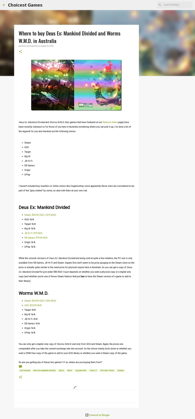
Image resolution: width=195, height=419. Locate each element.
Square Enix (80, 370)
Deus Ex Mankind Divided (44, 370)
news (69, 370)
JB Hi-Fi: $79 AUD (33, 233)
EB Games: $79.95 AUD (36, 237)
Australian (25, 370)
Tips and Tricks (107, 370)
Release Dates (110, 122)
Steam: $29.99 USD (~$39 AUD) (40, 300)
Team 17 (93, 370)
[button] (20, 52)
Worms (120, 370)
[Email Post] (20, 367)
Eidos (61, 370)
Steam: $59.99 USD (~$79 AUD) (40, 215)
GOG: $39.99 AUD (33, 305)
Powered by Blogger (99, 415)
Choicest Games (25, 5)
